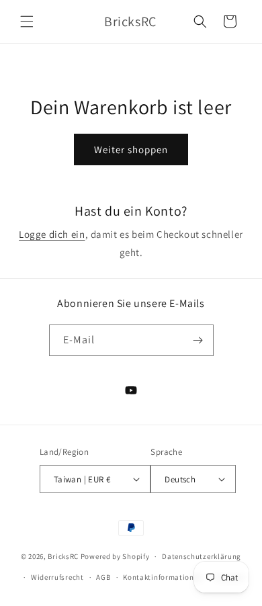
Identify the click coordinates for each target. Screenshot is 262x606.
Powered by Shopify (115, 556)
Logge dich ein (52, 234)
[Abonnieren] (198, 340)
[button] (27, 21)
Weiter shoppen (131, 149)
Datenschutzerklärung (201, 556)
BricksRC (63, 556)
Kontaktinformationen (162, 577)
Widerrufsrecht (57, 577)
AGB (103, 577)
